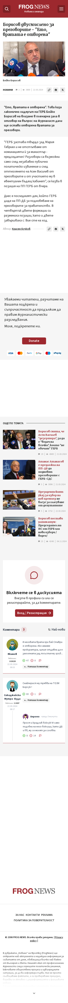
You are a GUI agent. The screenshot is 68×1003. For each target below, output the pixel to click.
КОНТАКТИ (33, 915)
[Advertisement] (34, 815)
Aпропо (35, 716)
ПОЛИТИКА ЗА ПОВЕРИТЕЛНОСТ (34, 920)
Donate (34, 341)
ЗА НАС (19, 915)
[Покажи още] (34, 993)
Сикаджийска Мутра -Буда (12, 697)
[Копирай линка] (49, 89)
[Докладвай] (40, 660)
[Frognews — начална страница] (34, 891)
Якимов (12, 654)
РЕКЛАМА (47, 915)
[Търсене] (7, 9)
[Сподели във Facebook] (55, 89)
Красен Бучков (21, 229)
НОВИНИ (8, 90)
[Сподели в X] (62, 89)
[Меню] (61, 9)
